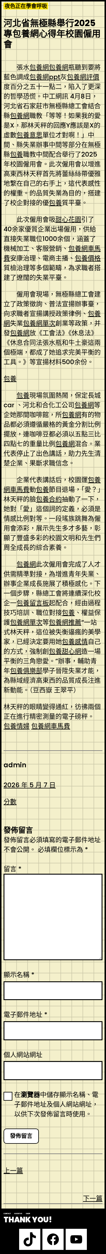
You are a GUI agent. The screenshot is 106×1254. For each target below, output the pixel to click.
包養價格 (88, 258)
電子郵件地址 (25, 1014)
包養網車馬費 (50, 726)
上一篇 (13, 1170)
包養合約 (49, 499)
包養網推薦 (65, 622)
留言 (12, 868)
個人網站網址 (23, 1054)
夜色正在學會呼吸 (26, 6)
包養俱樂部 (26, 670)
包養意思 (29, 135)
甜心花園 (68, 219)
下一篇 (92, 1198)
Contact (7, 1213)
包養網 (39, 67)
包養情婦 (16, 726)
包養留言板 (32, 603)
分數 (10, 801)
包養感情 (75, 641)
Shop (28, 1213)
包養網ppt (44, 77)
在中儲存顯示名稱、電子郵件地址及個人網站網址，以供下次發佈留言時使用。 (56, 1104)
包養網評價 (83, 77)
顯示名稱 (19, 974)
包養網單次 (39, 323)
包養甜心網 (65, 651)
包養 (16, 154)
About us (18, 1213)
